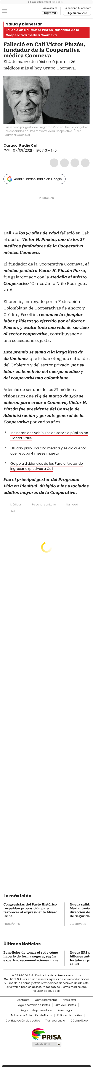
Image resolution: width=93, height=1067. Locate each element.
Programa (49, 13)
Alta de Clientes (65, 1005)
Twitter (64, 162)
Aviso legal (65, 1010)
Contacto (23, 1000)
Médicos (16, 504)
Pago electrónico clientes (33, 1005)
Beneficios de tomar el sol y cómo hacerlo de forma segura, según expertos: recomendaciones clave (30, 956)
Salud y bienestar (24, 24)
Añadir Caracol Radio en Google (38, 179)
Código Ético (79, 1020)
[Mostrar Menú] (4, 11)
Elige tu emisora (77, 13)
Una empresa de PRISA (46, 1034)
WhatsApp (85, 162)
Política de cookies (69, 1015)
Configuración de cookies (23, 1020)
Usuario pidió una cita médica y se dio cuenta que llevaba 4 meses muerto (48, 451)
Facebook (54, 162)
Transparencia (55, 1020)
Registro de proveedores (37, 1010)
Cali (6, 150)
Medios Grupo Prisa (46, 1044)
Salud (14, 511)
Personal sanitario (44, 504)
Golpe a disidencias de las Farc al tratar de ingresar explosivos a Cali (46, 466)
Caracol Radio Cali (20, 145)
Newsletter (69, 1000)
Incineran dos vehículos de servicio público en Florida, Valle (49, 435)
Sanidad (72, 504)
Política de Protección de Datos (31, 1015)
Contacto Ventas (46, 1000)
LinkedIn (75, 162)
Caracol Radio (21, 11)
